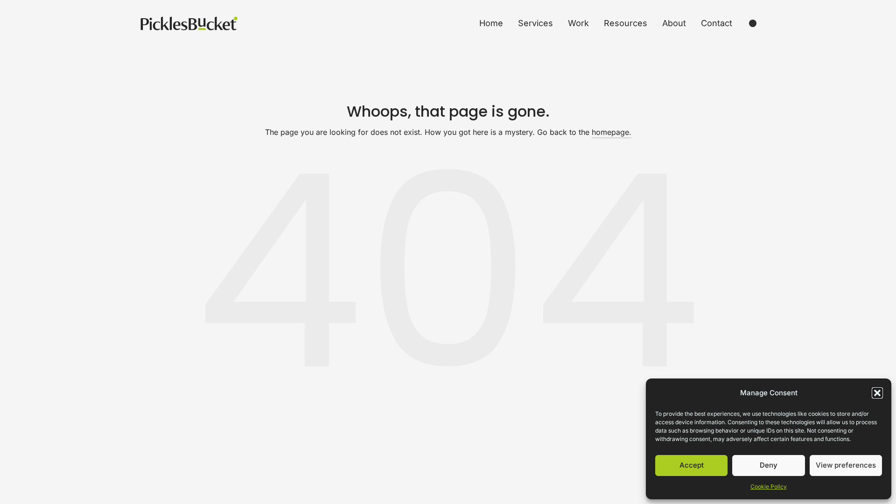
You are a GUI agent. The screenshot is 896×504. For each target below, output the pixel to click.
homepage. (611, 132)
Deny (768, 465)
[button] (877, 393)
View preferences (846, 465)
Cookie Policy (768, 486)
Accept (691, 465)
